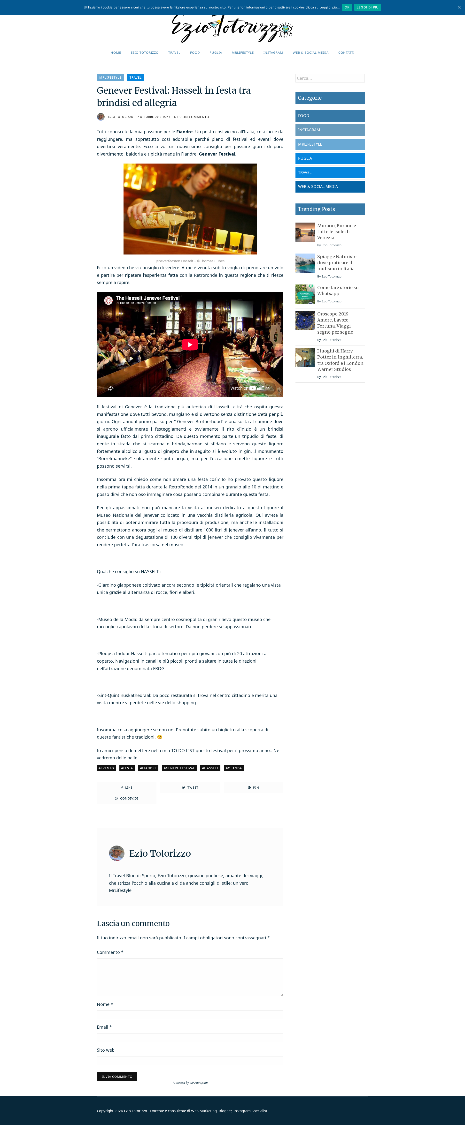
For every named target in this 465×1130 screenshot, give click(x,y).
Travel (174, 52)
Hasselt (211, 768)
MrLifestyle (243, 52)
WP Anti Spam (199, 1083)
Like (128, 787)
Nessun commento (191, 117)
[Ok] (459, 7)
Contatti (346, 52)
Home (116, 52)
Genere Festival (180, 768)
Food (195, 52)
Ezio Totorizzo (145, 52)
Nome (105, 1004)
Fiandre (149, 768)
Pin (255, 787)
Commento (110, 952)
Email (104, 1027)
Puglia (215, 52)
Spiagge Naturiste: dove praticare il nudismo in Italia (337, 262)
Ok (347, 7)
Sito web (106, 1050)
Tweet (192, 787)
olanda (235, 768)
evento (107, 768)
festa (128, 768)
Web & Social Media (311, 52)
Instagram (273, 52)
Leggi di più (368, 7)
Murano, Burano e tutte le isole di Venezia (336, 231)
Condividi (128, 798)
